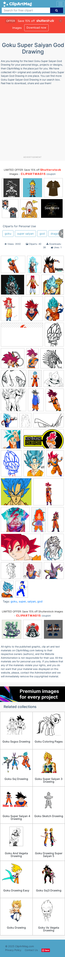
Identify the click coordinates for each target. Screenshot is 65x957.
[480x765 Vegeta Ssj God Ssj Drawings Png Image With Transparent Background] (22, 590)
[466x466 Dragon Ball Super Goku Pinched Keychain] (12, 359)
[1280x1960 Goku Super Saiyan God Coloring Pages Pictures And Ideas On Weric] (10, 310)
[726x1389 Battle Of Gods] (32, 359)
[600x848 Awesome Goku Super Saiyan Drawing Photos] (54, 336)
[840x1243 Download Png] (35, 380)
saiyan (31, 601)
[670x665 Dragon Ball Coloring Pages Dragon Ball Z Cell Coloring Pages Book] (54, 380)
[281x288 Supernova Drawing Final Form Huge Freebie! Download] (52, 286)
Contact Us (31, 950)
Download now (36, 27)
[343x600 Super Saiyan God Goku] (56, 521)
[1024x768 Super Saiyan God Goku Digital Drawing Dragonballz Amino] (21, 549)
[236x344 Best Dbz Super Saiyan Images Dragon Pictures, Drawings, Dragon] (54, 310)
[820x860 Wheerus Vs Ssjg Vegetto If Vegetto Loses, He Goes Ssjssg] (32, 572)
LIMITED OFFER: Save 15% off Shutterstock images (32, 611)
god (42, 233)
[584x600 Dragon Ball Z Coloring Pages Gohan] (13, 401)
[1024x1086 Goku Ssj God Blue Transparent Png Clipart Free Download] (9, 421)
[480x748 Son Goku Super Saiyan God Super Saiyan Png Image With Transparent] (7, 590)
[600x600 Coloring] (52, 359)
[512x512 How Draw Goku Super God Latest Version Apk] (54, 572)
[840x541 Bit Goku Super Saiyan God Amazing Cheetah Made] (22, 336)
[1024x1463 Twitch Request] (53, 548)
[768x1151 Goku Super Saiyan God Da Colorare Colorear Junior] (25, 421)
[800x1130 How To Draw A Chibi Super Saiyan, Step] (11, 464)
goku (8, 233)
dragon (55, 233)
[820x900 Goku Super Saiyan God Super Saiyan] (11, 440)
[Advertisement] (32, 122)
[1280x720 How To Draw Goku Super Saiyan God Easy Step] (44, 440)
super (22, 601)
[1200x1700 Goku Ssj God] (55, 401)
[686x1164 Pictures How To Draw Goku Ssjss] (55, 464)
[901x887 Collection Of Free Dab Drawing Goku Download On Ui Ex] (53, 266)
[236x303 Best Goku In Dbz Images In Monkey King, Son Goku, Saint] (32, 310)
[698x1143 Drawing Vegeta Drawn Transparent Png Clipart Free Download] (36, 401)
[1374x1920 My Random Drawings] (34, 464)
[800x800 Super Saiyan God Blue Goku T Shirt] (12, 286)
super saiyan (25, 233)
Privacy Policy (13, 950)
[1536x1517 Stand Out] (15, 521)
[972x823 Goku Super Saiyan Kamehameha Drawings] (13, 266)
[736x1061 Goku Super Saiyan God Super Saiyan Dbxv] (34, 266)
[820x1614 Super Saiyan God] (39, 521)
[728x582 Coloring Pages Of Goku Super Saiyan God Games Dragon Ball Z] (13, 380)
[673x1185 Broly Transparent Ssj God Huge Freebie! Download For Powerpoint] (32, 286)
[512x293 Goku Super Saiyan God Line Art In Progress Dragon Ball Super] (48, 421)
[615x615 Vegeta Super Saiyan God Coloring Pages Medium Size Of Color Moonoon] (11, 572)
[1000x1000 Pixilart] (16, 493)
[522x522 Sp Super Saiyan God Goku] (48, 493)
